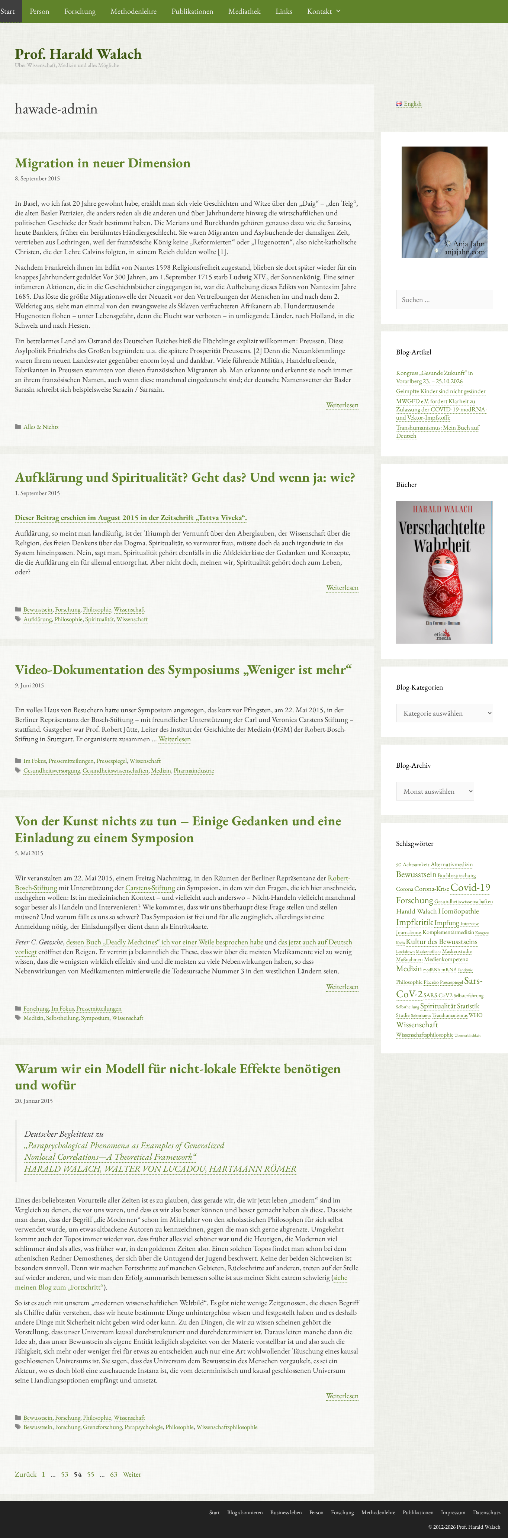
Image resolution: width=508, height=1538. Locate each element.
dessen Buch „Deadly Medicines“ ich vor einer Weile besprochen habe (164, 942)
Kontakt (319, 11)
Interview (469, 923)
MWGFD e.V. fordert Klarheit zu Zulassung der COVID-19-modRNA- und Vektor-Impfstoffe (441, 409)
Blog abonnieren (245, 1512)
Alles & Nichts (40, 427)
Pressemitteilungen (71, 761)
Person (39, 11)
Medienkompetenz (446, 959)
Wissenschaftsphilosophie (227, 1427)
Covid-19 (470, 887)
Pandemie (465, 969)
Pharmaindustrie (194, 770)
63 (114, 1474)
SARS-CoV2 (438, 995)
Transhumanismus (449, 1015)
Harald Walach (416, 911)
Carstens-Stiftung (150, 887)
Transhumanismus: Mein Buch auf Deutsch (437, 431)
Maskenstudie (457, 950)
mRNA (449, 969)
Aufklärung (37, 619)
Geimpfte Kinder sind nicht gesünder (441, 391)
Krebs (400, 942)
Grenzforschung (102, 1427)
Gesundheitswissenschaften (115, 770)
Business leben (286, 1512)
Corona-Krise (431, 888)
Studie (403, 1014)
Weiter (132, 1474)
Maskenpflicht (428, 951)
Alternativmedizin (452, 864)
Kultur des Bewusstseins (442, 941)
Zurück (25, 1474)
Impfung (446, 922)
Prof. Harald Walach (78, 53)
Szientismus (421, 1015)
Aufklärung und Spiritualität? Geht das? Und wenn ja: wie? (185, 477)
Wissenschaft (129, 609)
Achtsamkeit (416, 864)
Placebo (431, 982)
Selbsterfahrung (468, 995)
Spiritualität (99, 619)
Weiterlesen (342, 405)
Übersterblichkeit (467, 1035)
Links (284, 11)
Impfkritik (414, 922)
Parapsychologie (144, 1427)
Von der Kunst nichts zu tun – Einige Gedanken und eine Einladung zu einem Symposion (178, 829)
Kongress (482, 932)
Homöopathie (458, 911)
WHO (476, 1015)
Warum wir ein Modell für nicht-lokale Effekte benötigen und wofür (178, 1076)
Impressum (453, 1512)
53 (65, 1474)
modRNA (431, 970)
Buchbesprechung (457, 875)
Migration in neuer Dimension (103, 162)
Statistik (468, 1006)
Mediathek (244, 11)
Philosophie (97, 609)
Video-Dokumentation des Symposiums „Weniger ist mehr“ (183, 669)
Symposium (95, 1018)
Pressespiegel (111, 761)
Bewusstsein (37, 609)
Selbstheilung (62, 1018)
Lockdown (405, 951)
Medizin (161, 770)
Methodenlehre (133, 11)
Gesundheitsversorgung (51, 770)
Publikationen (192, 11)
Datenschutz (487, 1512)
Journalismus (408, 932)
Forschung (80, 11)
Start (214, 1512)
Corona (404, 889)
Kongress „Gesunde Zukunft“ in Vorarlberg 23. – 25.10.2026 (434, 377)
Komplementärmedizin (448, 932)
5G (399, 865)
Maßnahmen (409, 959)
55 (91, 1474)
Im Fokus (34, 761)
